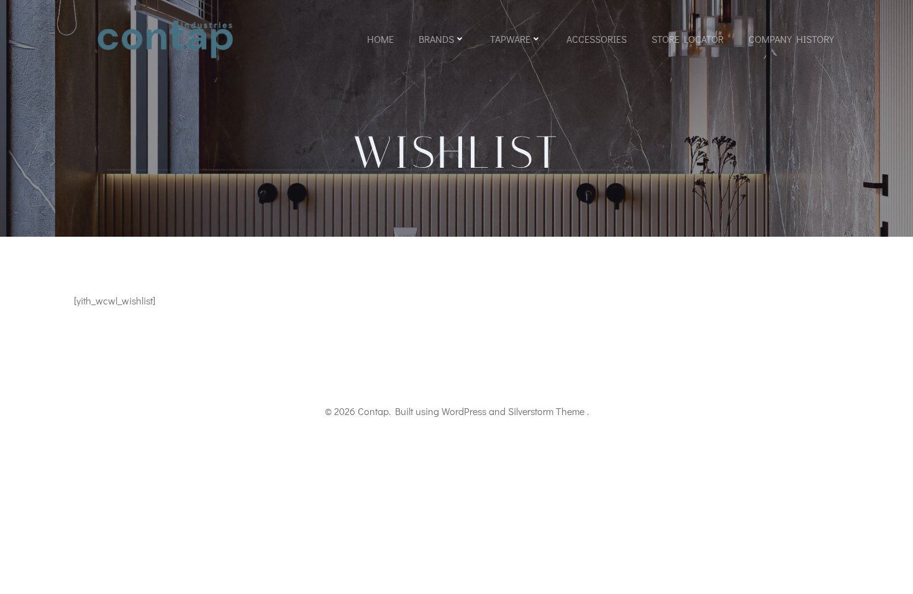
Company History (791, 38)
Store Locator (688, 38)
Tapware (510, 38)
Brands (436, 38)
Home (380, 38)
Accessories (596, 38)
